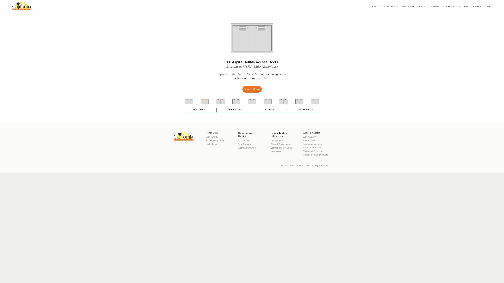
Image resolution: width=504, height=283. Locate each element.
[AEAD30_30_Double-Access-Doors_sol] (205, 106)
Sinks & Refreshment (281, 144)
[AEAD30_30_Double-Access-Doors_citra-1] (189, 106)
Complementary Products (315, 155)
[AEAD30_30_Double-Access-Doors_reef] (268, 106)
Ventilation (276, 151)
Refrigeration (277, 140)
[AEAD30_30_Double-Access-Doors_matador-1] (220, 106)
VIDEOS (269, 109)
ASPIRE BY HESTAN (471, 6)
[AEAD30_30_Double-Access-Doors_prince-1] (252, 106)
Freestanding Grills (215, 140)
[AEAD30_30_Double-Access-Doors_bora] (299, 106)
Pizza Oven (244, 140)
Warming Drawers (247, 148)
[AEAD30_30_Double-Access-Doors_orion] (236, 106)
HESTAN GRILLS (389, 6)
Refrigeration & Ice (312, 147)
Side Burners (244, 144)
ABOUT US (376, 6)
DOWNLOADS (305, 109)
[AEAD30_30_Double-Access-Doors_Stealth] (283, 106)
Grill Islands (211, 144)
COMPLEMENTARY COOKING (412, 6)
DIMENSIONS (234, 109)
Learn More (252, 89)
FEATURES (199, 109)
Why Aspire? (309, 137)
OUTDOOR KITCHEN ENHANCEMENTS (443, 6)
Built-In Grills (212, 137)
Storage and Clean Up (281, 148)
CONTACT (488, 6)
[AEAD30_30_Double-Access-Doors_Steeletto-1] (315, 106)
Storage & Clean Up (312, 151)
